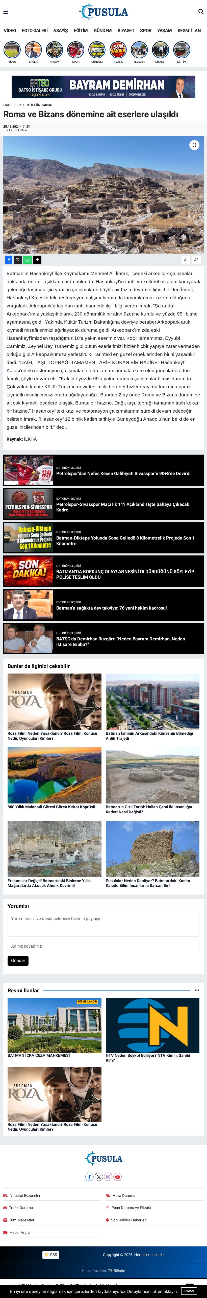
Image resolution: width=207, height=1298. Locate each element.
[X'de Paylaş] (18, 260)
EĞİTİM (81, 30)
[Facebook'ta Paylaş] (8, 260)
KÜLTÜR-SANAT (40, 105)
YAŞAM (164, 30)
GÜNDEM (103, 30)
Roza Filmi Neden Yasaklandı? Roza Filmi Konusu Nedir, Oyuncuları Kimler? (52, 736)
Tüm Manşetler (21, 1220)
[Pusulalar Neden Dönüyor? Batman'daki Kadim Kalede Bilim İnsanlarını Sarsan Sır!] (153, 848)
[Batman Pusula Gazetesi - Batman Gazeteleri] (103, 11)
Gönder (18, 960)
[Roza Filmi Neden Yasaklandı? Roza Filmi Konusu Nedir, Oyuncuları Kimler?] (54, 701)
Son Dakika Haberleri (129, 1220)
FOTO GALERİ (34, 30)
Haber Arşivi (20, 1232)
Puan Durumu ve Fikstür (131, 1207)
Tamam (189, 1290)
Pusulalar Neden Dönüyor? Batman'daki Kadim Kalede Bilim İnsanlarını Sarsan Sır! (148, 883)
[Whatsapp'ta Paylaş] (27, 260)
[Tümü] (197, 990)
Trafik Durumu (21, 1207)
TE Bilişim (116, 1270)
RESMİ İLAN (189, 30)
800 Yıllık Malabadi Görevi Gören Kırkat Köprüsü (51, 806)
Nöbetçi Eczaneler (25, 1195)
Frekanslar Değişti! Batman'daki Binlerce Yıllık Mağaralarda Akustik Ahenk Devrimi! (49, 883)
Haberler (12, 105)
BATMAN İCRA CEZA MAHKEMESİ (39, 1055)
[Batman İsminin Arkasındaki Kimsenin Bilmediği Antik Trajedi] (153, 701)
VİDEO (10, 30)
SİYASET (126, 30)
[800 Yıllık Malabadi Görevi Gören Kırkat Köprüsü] (54, 774)
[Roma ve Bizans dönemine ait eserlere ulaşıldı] (103, 195)
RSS (53, 1254)
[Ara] (201, 12)
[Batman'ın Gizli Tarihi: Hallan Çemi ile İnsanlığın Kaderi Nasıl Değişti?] (153, 774)
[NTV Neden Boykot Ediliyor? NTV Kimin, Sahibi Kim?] (153, 1025)
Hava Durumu (124, 1195)
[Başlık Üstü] (103, 86)
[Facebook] (89, 1177)
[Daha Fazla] (37, 260)
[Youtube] (117, 1177)
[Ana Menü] (5, 11)
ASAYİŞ (60, 30)
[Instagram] (108, 1177)
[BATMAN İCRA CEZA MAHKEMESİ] (54, 1025)
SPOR (145, 30)
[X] (99, 1177)
